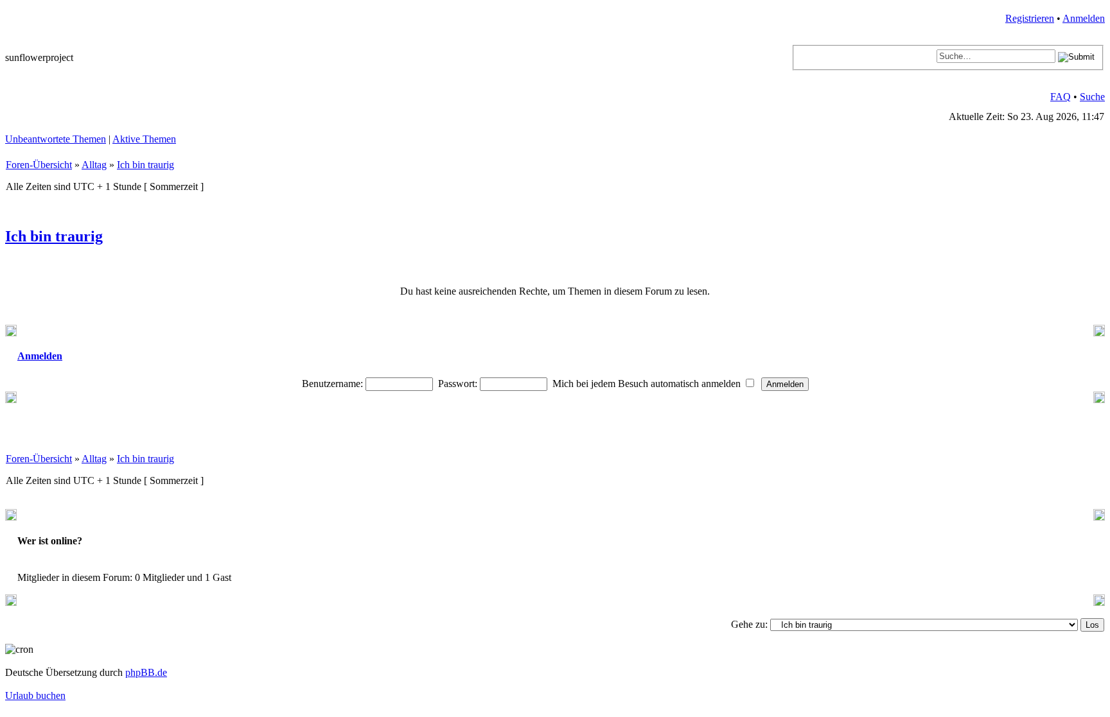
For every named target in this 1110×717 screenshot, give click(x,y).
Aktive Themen (144, 139)
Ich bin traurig (145, 164)
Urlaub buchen (35, 695)
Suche (1092, 96)
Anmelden (1083, 18)
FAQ (1060, 96)
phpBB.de (146, 672)
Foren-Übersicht (39, 164)
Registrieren (1029, 18)
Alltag (94, 164)
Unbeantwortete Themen (55, 139)
